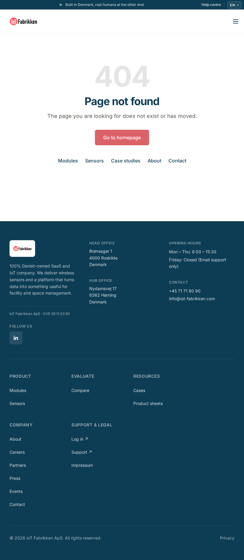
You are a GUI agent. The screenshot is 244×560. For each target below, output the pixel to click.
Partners (18, 465)
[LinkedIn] (16, 337)
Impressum (82, 465)
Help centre (211, 5)
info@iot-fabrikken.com (192, 298)
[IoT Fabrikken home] (23, 21)
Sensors (94, 161)
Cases (139, 390)
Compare (80, 390)
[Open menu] (236, 21)
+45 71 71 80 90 (185, 290)
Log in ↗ (79, 439)
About (154, 161)
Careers (17, 452)
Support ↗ (81, 452)
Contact (177, 161)
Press (15, 478)
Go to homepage (122, 137)
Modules (68, 161)
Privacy (227, 537)
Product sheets (148, 403)
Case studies (125, 161)
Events (16, 491)
